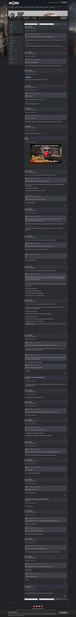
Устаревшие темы (29, 587)
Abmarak (36, 178)
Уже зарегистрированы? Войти (53, 2)
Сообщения (11, 34)
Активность (31, 7)
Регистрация (64, 2)
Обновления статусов (13, 26)
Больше (51, 7)
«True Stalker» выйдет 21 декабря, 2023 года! (36, 499)
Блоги (26, 7)
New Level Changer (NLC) (31, 28)
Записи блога (12, 38)
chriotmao (37, 93)
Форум (16, 7)
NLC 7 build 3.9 (28, 26)
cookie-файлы (16, 613)
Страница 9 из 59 (57, 599)
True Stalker (28, 86)
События (11, 44)
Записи (11, 60)
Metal (26, 138)
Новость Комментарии (13, 50)
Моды (12, 7)
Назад (28, 599)
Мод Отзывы (12, 56)
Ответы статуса (12, 28)
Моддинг (46, 7)
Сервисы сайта (39, 7)
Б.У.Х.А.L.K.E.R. (28, 77)
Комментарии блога (13, 40)
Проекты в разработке (30, 87)
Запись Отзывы (12, 62)
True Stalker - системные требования (34, 377)
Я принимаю (63, 612)
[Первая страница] (25, 24)
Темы (10, 32)
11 (42, 599)
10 (40, 599)
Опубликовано (30, 30)
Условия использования (20, 615)
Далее (51, 599)
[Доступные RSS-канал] (67, 603)
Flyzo (36, 243)
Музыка (27, 139)
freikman (36, 216)
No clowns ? (28, 586)
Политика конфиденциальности (38, 608)
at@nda (36, 115)
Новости (11, 48)
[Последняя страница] (53, 24)
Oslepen (36, 59)
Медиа (21, 7)
